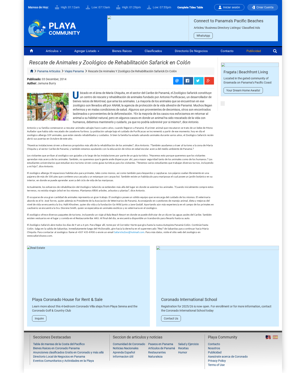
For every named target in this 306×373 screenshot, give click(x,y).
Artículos (52, 51)
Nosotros (214, 348)
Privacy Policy (217, 360)
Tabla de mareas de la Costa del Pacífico (59, 344)
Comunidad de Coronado (129, 344)
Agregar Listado (85, 51)
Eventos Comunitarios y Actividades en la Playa (63, 360)
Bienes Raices (122, 51)
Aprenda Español (124, 352)
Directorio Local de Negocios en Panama (59, 356)
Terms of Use (216, 365)
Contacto (227, 51)
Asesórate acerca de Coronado (228, 356)
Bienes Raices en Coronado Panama (56, 348)
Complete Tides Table (190, 7)
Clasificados (153, 51)
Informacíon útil (123, 356)
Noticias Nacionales (125, 348)
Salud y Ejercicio (188, 344)
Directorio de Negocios (191, 51)
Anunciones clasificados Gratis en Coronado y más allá (68, 352)
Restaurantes (157, 352)
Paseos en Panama (160, 344)
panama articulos (48, 71)
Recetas (183, 348)
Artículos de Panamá (161, 348)
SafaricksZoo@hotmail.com (129, 232)
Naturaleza (155, 356)
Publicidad (253, 51)
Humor (182, 352)
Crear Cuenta (265, 7)
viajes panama (74, 71)
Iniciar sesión (231, 7)
